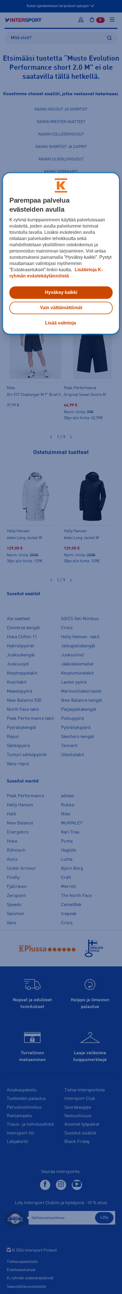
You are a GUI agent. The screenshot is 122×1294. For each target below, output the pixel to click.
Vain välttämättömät (61, 307)
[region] (61, 253)
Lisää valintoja (60, 323)
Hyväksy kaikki (61, 292)
